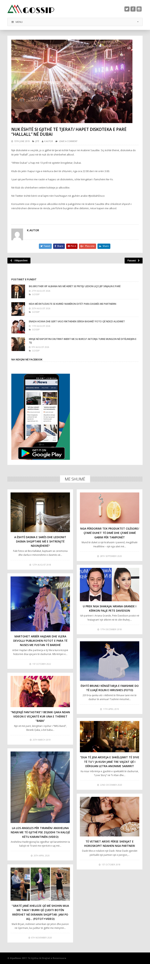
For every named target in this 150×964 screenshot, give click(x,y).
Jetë (37, 141)
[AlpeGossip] (30, 9)
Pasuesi (132, 260)
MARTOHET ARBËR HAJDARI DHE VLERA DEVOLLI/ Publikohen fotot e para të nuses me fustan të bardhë (40, 640)
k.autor (48, 141)
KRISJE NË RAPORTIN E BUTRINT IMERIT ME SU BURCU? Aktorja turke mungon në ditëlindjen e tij (82, 340)
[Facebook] (133, 9)
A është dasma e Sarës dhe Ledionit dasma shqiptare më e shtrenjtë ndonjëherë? (40, 541)
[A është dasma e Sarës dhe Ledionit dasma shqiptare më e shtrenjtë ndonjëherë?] (40, 512)
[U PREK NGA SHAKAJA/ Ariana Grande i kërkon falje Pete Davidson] (109, 584)
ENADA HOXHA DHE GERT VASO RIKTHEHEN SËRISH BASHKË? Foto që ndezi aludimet (77, 321)
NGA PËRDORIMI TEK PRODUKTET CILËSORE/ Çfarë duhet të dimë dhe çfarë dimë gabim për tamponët (109, 533)
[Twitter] (126, 9)
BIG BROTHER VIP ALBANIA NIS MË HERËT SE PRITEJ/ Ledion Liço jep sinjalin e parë (75, 286)
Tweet (47, 246)
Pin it (73, 246)
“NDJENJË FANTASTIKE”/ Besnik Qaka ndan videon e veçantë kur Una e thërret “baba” (40, 716)
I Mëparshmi (21, 260)
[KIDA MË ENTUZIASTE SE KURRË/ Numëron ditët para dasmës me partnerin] (18, 309)
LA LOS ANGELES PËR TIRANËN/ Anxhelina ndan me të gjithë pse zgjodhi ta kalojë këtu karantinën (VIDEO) (40, 832)
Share (60, 246)
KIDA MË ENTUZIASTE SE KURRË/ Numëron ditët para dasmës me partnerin (72, 304)
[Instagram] (139, 9)
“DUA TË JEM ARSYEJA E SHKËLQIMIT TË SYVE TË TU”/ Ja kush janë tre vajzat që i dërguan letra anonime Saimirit (109, 761)
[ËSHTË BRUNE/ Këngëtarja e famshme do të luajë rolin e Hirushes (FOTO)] (109, 661)
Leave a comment (68, 141)
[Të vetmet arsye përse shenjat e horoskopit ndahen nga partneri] (109, 816)
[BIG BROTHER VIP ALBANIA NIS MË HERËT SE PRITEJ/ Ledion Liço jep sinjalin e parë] (18, 291)
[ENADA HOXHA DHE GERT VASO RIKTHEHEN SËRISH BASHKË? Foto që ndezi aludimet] (18, 326)
